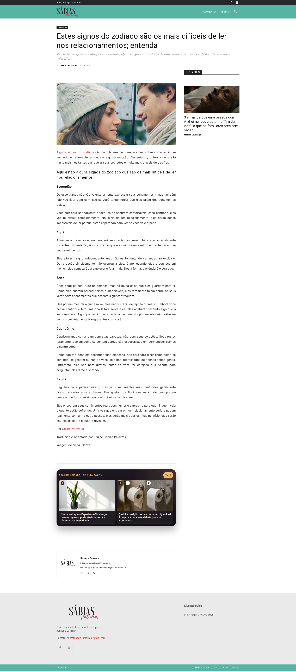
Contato (209, 11)
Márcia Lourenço (192, 134)
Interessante (62, 27)
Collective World (73, 429)
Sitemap (235, 667)
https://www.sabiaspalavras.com (95, 563)
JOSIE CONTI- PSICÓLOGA (198, 615)
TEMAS (224, 11)
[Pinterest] (95, 573)
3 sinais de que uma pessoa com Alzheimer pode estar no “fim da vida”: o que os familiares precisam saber (211, 123)
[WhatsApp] (104, 73)
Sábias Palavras (69, 65)
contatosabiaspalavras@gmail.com (86, 637)
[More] (112, 73)
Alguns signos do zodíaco (75, 152)
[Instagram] (236, 2)
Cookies (224, 667)
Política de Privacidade (206, 667)
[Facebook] (231, 2)
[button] (235, 12)
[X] (96, 73)
